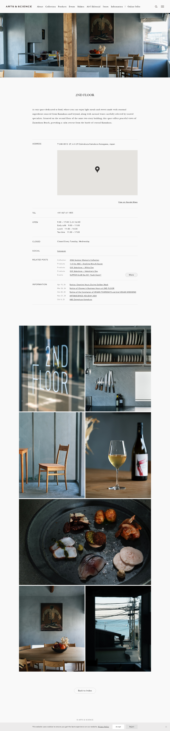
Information (117, 6)
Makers (80, 6)
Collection (50, 6)
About (40, 6)
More (131, 275)
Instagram (61, 251)
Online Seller (134, 6)
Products (62, 6)
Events (72, 6)
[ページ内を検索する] (156, 6)
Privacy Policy (103, 727)
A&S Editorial (93, 6)
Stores (106, 6)
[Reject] (166, 726)
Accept (118, 727)
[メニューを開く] (162, 6)
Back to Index (85, 690)
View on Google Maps (127, 202)
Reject (131, 727)
